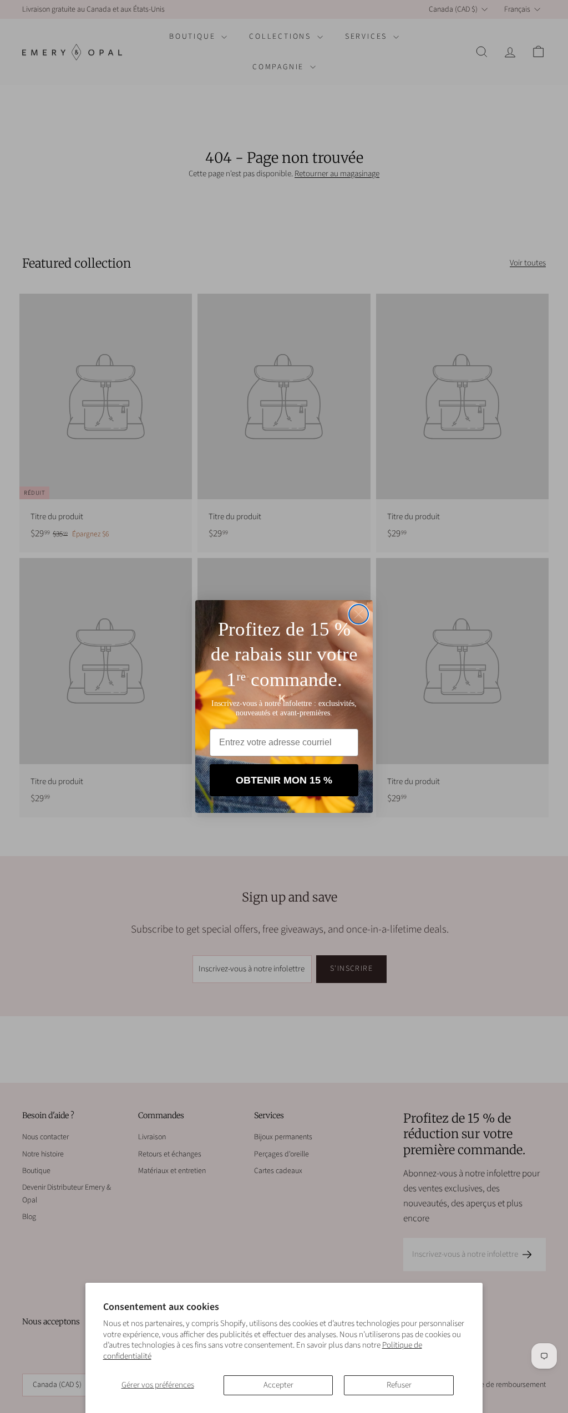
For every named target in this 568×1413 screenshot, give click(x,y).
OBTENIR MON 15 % (284, 780)
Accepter (278, 1385)
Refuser (399, 1385)
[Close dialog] (358, 614)
